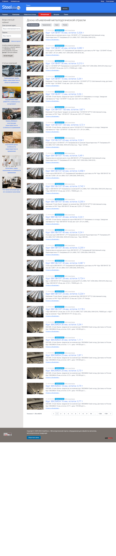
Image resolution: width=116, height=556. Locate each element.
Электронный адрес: (9, 25)
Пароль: (5, 32)
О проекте (5, 1)
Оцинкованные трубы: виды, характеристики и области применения (11, 80)
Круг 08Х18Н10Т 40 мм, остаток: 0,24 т (65, 232)
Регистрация (110, 1)
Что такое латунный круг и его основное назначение (11, 191)
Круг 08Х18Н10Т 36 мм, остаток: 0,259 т (65, 247)
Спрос (57, 25)
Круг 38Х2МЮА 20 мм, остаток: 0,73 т (64, 370)
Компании (15, 14)
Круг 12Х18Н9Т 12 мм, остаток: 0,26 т (64, 94)
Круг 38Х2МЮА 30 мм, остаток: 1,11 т (64, 340)
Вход (102, 1)
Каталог (56, 14)
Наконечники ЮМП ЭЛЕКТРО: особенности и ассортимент (11, 102)
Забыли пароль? (16, 41)
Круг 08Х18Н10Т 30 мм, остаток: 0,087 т (65, 263)
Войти (6, 40)
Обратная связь (33, 437)
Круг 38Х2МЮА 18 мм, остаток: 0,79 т (64, 386)
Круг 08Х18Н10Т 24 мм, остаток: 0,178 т (65, 309)
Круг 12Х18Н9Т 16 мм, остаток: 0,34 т (64, 79)
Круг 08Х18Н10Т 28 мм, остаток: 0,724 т (65, 278)
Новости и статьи (30, 14)
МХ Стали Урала (70, 30)
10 (91, 413)
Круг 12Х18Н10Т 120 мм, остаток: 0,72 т (65, 125)
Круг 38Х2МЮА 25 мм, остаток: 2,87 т (64, 355)
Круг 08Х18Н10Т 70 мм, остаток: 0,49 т (65, 155)
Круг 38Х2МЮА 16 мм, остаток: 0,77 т (64, 401)
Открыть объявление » (52, 39)
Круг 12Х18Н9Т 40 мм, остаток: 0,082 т (65, 48)
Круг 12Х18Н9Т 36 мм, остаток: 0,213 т (65, 63)
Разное (65, 25)
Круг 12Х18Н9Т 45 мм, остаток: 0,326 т (65, 32)
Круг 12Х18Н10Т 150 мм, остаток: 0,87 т (65, 109)
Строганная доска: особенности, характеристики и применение (11, 148)
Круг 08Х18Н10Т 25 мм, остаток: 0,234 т (65, 294)
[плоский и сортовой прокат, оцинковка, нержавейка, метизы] (11, 7)
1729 (106, 413)
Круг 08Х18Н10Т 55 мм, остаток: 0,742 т (65, 186)
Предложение (46, 25)
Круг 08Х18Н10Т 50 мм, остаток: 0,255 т (65, 201)
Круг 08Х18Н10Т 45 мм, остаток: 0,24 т (65, 217)
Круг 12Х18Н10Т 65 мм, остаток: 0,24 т (65, 140)
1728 (100, 413)
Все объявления (33, 25)
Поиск (66, 14)
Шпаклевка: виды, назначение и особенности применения (12, 170)
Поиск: (28, 5)
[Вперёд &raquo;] (110, 413)
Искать (65, 8)
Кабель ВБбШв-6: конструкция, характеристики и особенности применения (11, 124)
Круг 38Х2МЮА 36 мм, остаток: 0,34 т (64, 324)
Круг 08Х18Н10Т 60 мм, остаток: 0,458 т (65, 171)
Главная (5, 14)
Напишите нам (15, 1)
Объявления (45, 14)
